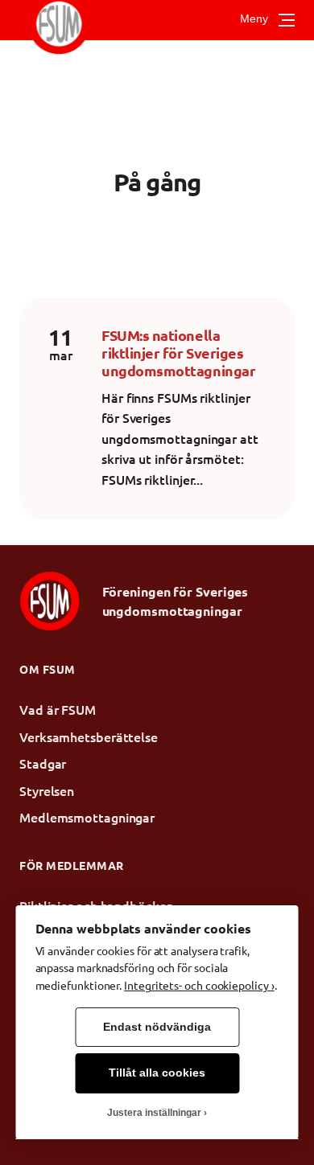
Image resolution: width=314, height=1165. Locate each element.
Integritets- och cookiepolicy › (199, 985)
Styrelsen (46, 790)
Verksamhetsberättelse (88, 736)
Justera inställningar (154, 1112)
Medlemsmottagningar (87, 817)
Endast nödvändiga (157, 1027)
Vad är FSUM (57, 709)
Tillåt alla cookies (157, 1073)
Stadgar (42, 763)
